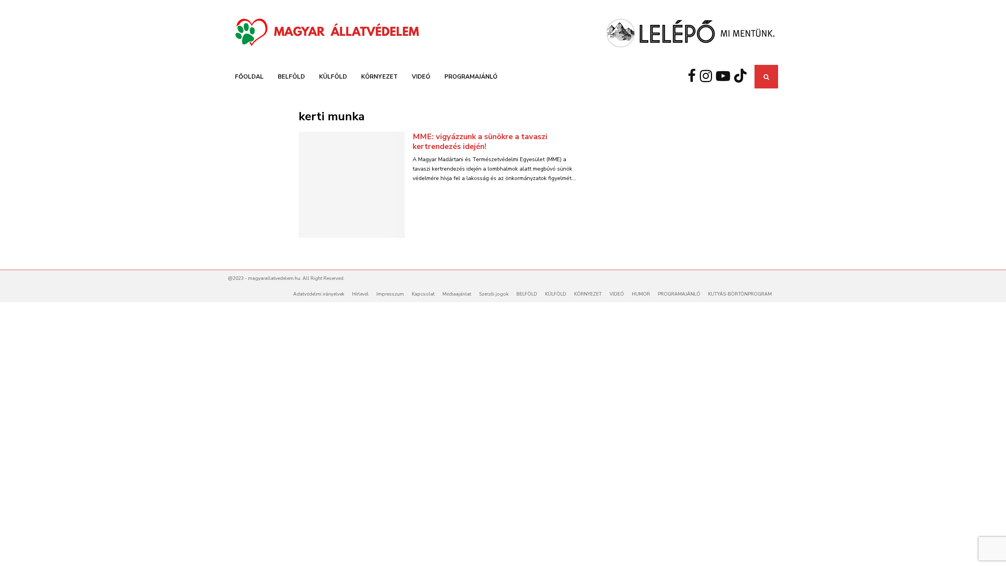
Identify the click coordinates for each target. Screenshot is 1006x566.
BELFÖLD (291, 77)
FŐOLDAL (249, 77)
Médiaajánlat (456, 294)
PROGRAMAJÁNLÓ (470, 77)
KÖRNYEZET (379, 77)
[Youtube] (725, 76)
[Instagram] (708, 76)
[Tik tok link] (742, 76)
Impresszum (390, 294)
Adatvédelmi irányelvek (318, 294)
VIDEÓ (421, 77)
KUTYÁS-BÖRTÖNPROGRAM (740, 294)
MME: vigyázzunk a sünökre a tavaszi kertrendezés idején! (480, 141)
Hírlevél (360, 294)
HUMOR (641, 294)
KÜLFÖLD (333, 77)
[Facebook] (694, 76)
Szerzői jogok (494, 294)
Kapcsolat (423, 294)
